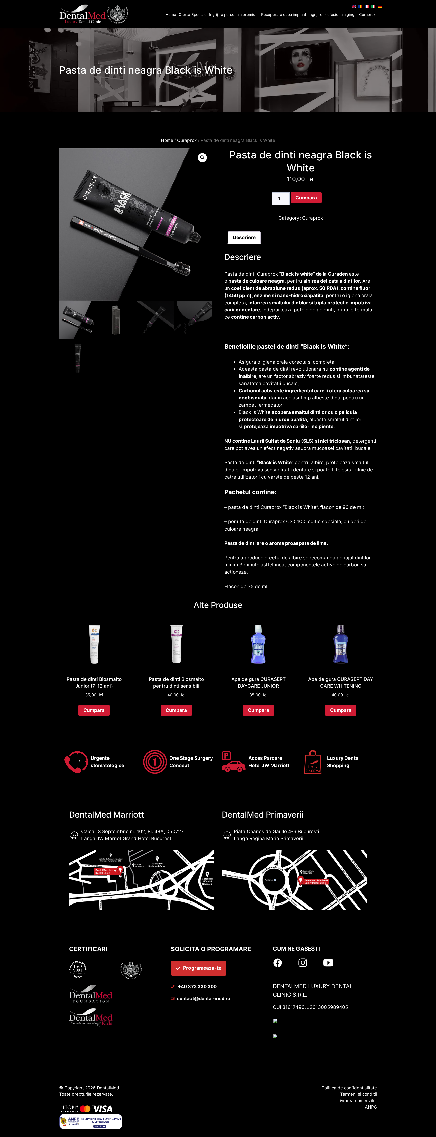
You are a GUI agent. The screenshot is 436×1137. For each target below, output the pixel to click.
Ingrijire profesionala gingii (333, 14)
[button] (202, 157)
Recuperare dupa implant (283, 14)
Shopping (338, 765)
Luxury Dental (343, 758)
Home (171, 14)
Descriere (244, 237)
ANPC (371, 1107)
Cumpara (306, 198)
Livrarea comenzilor (357, 1100)
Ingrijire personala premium (234, 14)
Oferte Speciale (193, 14)
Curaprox (367, 14)
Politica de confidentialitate (349, 1087)
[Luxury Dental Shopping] (95, 14)
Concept (179, 765)
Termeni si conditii (358, 1094)
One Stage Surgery (191, 758)
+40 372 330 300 (197, 986)
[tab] (244, 237)
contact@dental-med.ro (203, 998)
